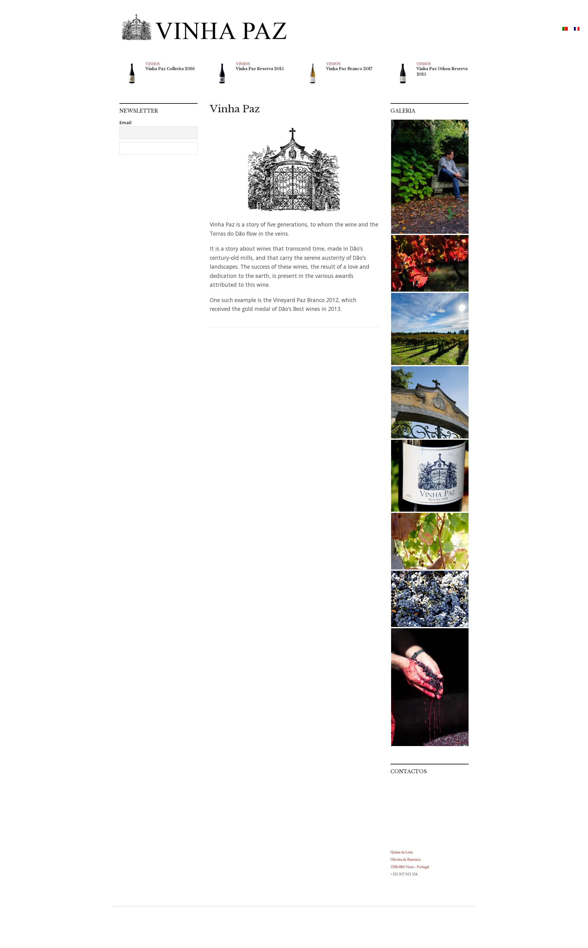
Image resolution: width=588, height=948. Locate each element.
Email (125, 122)
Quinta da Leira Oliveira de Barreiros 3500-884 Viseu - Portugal (409, 859)
